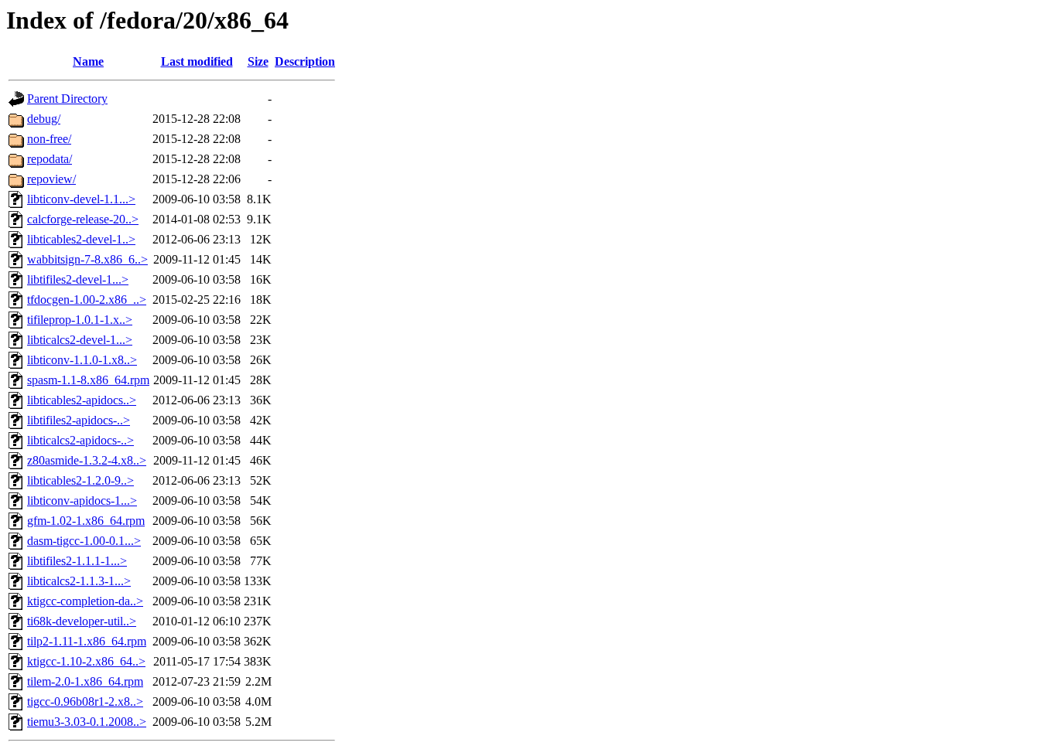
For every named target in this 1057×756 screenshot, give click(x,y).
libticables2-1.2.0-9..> (80, 480)
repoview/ (51, 179)
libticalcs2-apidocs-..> (80, 440)
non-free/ (49, 138)
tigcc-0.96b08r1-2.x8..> (85, 701)
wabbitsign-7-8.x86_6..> (87, 259)
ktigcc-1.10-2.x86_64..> (86, 661)
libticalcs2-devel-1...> (79, 339)
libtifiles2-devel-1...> (77, 279)
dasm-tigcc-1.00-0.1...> (84, 540)
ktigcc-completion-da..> (85, 601)
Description (305, 61)
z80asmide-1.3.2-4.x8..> (86, 460)
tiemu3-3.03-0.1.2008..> (86, 721)
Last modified (197, 61)
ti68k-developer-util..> (81, 621)
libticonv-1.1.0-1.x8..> (82, 359)
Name (88, 61)
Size (258, 61)
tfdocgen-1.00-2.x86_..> (86, 299)
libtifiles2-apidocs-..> (78, 420)
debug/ (43, 118)
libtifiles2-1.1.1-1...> (77, 560)
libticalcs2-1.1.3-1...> (79, 580)
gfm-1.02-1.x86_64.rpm (86, 520)
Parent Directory (67, 98)
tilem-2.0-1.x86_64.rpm (85, 681)
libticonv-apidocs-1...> (82, 500)
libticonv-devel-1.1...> (81, 199)
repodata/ (49, 158)
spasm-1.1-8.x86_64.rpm (88, 380)
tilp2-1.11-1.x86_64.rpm (86, 641)
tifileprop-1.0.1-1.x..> (79, 319)
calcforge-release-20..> (83, 219)
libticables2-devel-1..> (81, 239)
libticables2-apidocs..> (81, 400)
